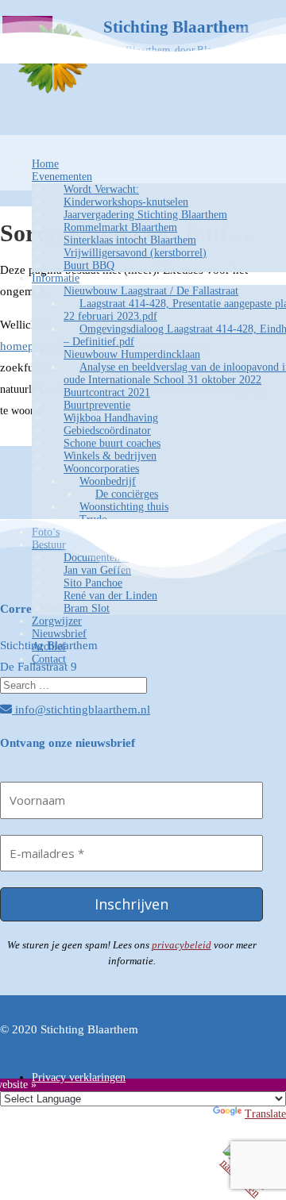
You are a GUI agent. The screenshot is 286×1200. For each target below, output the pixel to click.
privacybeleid (181, 945)
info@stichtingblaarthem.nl (81, 709)
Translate (265, 1114)
